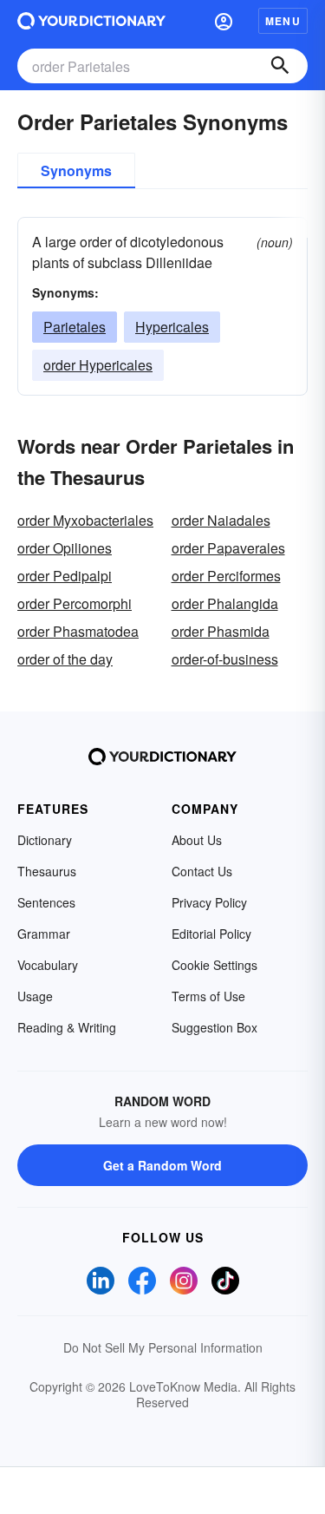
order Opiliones (64, 548)
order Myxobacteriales (85, 520)
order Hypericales (98, 365)
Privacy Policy (209, 902)
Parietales (74, 327)
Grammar (43, 933)
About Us (197, 840)
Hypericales (172, 327)
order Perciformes (226, 576)
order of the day (65, 659)
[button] (223, 21)
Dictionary (44, 840)
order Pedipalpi (64, 576)
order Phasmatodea (78, 631)
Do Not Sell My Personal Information (163, 1347)
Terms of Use (208, 996)
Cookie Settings (214, 964)
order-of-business (225, 659)
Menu (283, 21)
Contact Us (202, 871)
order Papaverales (228, 548)
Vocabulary (47, 964)
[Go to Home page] (91, 20)
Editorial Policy (211, 933)
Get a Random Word (162, 1165)
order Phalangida (225, 603)
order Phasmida (221, 631)
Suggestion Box (214, 1027)
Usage (35, 996)
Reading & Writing (66, 1027)
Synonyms (76, 170)
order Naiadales (221, 520)
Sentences (46, 902)
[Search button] (280, 66)
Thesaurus (46, 871)
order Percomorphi (74, 603)
